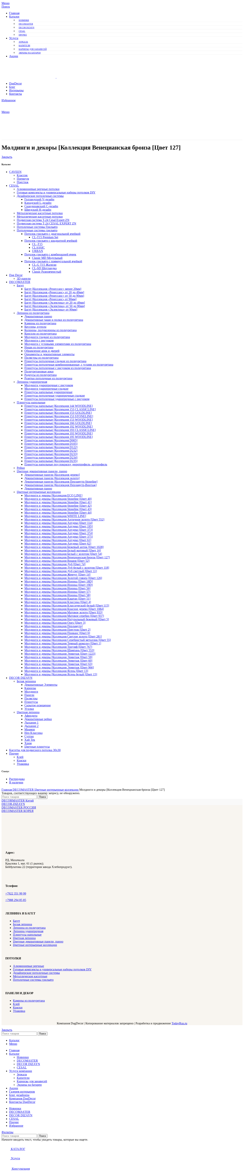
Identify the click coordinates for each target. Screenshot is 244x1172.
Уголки (29, 708)
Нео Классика (33, 732)
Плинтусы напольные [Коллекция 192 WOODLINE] (58, 426)
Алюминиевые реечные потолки (38, 189)
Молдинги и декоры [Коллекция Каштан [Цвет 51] (57, 598)
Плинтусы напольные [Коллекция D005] (50, 440)
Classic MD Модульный (47, 257)
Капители (24, 45)
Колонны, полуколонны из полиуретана (50, 330)
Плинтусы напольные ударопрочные (48, 392)
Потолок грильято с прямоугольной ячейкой (53, 261)
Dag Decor (15, 275)
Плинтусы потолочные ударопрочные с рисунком (56, 399)
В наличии (16, 782)
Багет (20, 285)
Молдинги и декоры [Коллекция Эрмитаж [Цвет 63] (58, 664)
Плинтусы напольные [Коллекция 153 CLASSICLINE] (60, 409)
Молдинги (31, 691)
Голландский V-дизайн (39, 199)
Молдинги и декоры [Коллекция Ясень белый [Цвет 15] (60, 674)
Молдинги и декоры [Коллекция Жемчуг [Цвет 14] (57, 574)
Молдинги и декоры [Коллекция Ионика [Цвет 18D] (58, 581)
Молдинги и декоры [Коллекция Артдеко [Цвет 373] (58, 529)
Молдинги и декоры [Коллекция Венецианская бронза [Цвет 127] (67, 557)
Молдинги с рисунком (39, 340)
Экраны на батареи (30, 53)
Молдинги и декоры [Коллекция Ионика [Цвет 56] (57, 588)
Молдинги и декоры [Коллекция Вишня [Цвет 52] (56, 560)
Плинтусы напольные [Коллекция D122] (50, 447)
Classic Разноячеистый (46, 271)
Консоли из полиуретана (40, 333)
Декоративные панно (38, 316)
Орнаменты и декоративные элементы (49, 354)
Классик (22, 175)
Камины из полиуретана (40, 323)
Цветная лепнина (28, 712)
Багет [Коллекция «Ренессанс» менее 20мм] (52, 288)
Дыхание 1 (31, 722)
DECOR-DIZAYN (13, 804)
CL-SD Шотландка (44, 268)
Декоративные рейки (38, 719)
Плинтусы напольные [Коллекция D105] (50, 443)
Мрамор (29, 729)
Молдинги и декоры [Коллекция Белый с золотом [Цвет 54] (63, 554)
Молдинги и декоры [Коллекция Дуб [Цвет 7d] (54, 564)
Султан (29, 736)
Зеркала (23, 42)
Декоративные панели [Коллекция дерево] (52, 474)
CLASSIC (38, 247)
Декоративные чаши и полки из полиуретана (53, 319)
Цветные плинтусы (37, 746)
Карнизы (30, 688)
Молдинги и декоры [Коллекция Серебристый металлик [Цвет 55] (67, 640)
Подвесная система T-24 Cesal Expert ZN (43, 220)
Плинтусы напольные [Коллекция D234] (50, 457)
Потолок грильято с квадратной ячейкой (50, 240)
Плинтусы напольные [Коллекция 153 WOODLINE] (58, 419)
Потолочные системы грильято (37, 230)
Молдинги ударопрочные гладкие (46, 388)
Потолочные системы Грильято (37, 227)
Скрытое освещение (37, 705)
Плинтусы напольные (31, 402)
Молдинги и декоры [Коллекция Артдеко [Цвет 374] (58, 533)
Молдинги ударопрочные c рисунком (48, 385)
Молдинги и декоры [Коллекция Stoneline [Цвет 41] (58, 502)
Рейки (21, 467)
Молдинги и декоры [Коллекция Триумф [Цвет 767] (58, 646)
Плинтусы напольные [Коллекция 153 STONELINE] (58, 416)
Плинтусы (31, 702)
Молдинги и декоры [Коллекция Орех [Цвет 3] (54, 622)
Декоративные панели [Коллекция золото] (51, 478)
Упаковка (23, 763)
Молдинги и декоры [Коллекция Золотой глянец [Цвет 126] (63, 578)
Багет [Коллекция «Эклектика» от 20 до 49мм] (54, 302)
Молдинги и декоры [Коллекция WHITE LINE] (55, 516)
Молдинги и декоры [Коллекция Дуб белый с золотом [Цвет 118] (66, 567)
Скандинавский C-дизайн (41, 206)
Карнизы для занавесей (33, 49)
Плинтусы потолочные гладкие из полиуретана (55, 361)
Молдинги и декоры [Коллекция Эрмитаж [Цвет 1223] (59, 653)
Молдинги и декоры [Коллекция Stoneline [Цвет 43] (58, 509)
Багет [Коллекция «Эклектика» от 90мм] (50, 309)
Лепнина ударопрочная (32, 381)
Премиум (23, 178)
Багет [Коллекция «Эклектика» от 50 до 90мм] (54, 306)
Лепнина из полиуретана (33, 313)
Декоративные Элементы (40, 684)
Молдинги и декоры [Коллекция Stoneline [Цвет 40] (58, 498)
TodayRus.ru (179, 1023)
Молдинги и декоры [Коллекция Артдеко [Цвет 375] (58, 536)
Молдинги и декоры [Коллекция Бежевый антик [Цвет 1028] (64, 547)
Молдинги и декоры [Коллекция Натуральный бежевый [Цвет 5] (66, 619)
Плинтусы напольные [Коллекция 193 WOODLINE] (58, 433)
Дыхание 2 (31, 726)
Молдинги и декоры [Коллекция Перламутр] (53, 626)
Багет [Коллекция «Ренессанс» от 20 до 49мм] (54, 292)
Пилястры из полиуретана (41, 357)
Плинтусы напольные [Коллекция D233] (50, 454)
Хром (28, 743)
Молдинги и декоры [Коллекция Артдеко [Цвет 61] (57, 540)
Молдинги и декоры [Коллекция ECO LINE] (53, 495)
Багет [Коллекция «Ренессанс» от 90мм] (50, 299)
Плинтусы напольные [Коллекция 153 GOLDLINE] (58, 412)
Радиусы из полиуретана (40, 375)
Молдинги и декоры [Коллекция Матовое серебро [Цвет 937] (64, 615)
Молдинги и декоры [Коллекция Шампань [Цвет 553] (59, 650)
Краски (21, 760)
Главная (7, 789)
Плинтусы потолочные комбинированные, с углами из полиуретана (68, 364)
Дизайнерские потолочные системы (40, 196)
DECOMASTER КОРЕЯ (18, 811)
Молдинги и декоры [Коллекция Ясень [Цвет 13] (56, 671)
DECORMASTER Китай (18, 800)
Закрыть (7, 157)
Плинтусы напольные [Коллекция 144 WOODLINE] (58, 405)
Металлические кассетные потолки (40, 213)
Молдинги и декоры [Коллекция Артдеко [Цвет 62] (57, 543)
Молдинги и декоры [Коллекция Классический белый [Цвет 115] (66, 605)
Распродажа (17, 779)
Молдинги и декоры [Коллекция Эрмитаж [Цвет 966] (59, 667)
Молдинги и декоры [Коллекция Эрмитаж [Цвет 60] (58, 660)
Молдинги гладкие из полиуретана (47, 337)
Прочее (23, 35)
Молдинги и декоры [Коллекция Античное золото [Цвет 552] (64, 519)
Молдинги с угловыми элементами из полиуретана (57, 344)
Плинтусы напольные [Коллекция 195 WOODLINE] (58, 436)
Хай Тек (29, 739)
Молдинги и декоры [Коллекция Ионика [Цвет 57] (57, 591)
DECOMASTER (26, 24)
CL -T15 (37, 244)
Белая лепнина (26, 681)
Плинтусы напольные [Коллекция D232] (50, 450)
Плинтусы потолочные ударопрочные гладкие (54, 395)
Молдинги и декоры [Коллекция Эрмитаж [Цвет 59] (58, 657)
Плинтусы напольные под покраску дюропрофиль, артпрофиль (65, 464)
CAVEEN (15, 171)
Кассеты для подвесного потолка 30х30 (35, 750)
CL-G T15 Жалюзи (44, 264)
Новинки (24, 20)
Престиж (22, 182)
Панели (29, 695)
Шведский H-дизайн (37, 209)
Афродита (30, 715)
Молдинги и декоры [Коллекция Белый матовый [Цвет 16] (62, 550)
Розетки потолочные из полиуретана (48, 378)
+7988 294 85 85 (15, 900)
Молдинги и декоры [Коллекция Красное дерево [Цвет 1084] (64, 609)
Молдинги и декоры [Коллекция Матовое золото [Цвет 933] (63, 612)
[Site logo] (29, 77)
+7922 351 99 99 (15, 893)
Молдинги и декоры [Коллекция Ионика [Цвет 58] (57, 595)
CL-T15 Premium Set (45, 237)
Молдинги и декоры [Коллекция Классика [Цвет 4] (57, 602)
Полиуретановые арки (39, 371)
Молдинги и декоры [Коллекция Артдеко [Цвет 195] (58, 526)
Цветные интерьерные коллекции (39, 492)
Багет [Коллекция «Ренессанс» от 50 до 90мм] (54, 295)
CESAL (22, 31)
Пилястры (31, 698)
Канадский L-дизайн (37, 202)
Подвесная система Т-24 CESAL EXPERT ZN (46, 223)
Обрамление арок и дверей (41, 350)
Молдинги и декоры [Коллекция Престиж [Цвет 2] (57, 629)
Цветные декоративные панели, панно (42, 471)
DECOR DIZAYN (26, 27)
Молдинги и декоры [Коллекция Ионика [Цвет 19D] (58, 584)
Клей (20, 757)
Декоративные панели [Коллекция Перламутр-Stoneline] (60, 481)
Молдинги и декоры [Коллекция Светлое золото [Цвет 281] (63, 636)
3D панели (24, 278)
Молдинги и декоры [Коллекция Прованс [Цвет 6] (57, 633)
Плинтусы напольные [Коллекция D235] (50, 461)
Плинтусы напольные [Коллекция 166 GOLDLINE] (58, 423)
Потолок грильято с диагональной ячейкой (52, 233)
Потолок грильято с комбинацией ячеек (50, 254)
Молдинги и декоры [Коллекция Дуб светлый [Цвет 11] (60, 571)
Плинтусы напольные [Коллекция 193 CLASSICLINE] (60, 430)
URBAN (37, 251)
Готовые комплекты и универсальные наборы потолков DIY (56, 192)
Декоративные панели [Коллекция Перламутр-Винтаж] (60, 485)
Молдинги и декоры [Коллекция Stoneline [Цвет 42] (58, 505)
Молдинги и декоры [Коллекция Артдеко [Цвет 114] (58, 523)
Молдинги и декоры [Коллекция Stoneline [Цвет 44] (58, 512)
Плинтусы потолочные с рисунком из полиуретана (57, 368)
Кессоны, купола (35, 326)
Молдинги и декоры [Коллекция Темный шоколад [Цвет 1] (62, 643)
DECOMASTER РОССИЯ (19, 807)
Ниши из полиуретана (38, 347)
